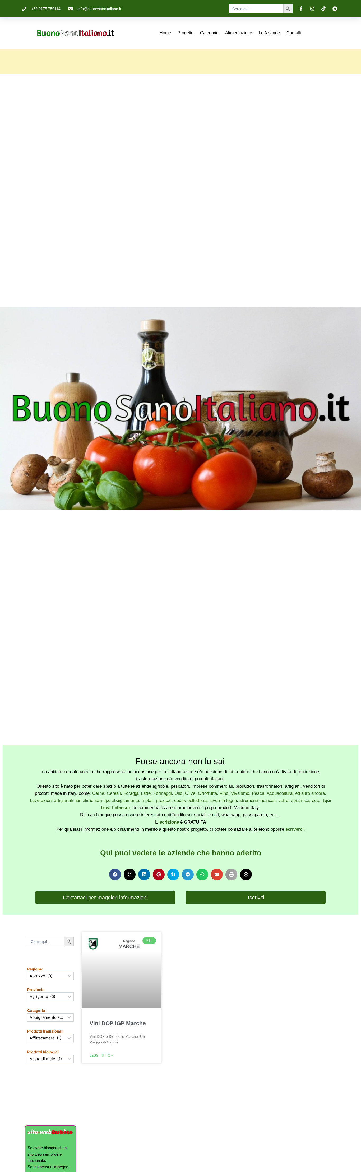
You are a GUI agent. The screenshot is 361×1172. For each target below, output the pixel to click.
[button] (115, 874)
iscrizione (168, 822)
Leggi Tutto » (101, 1055)
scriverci (294, 829)
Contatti (293, 33)
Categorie (209, 33)
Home (165, 33)
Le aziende (269, 33)
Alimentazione (238, 33)
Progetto (185, 33)
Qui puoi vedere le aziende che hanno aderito (180, 853)
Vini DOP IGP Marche (118, 1023)
